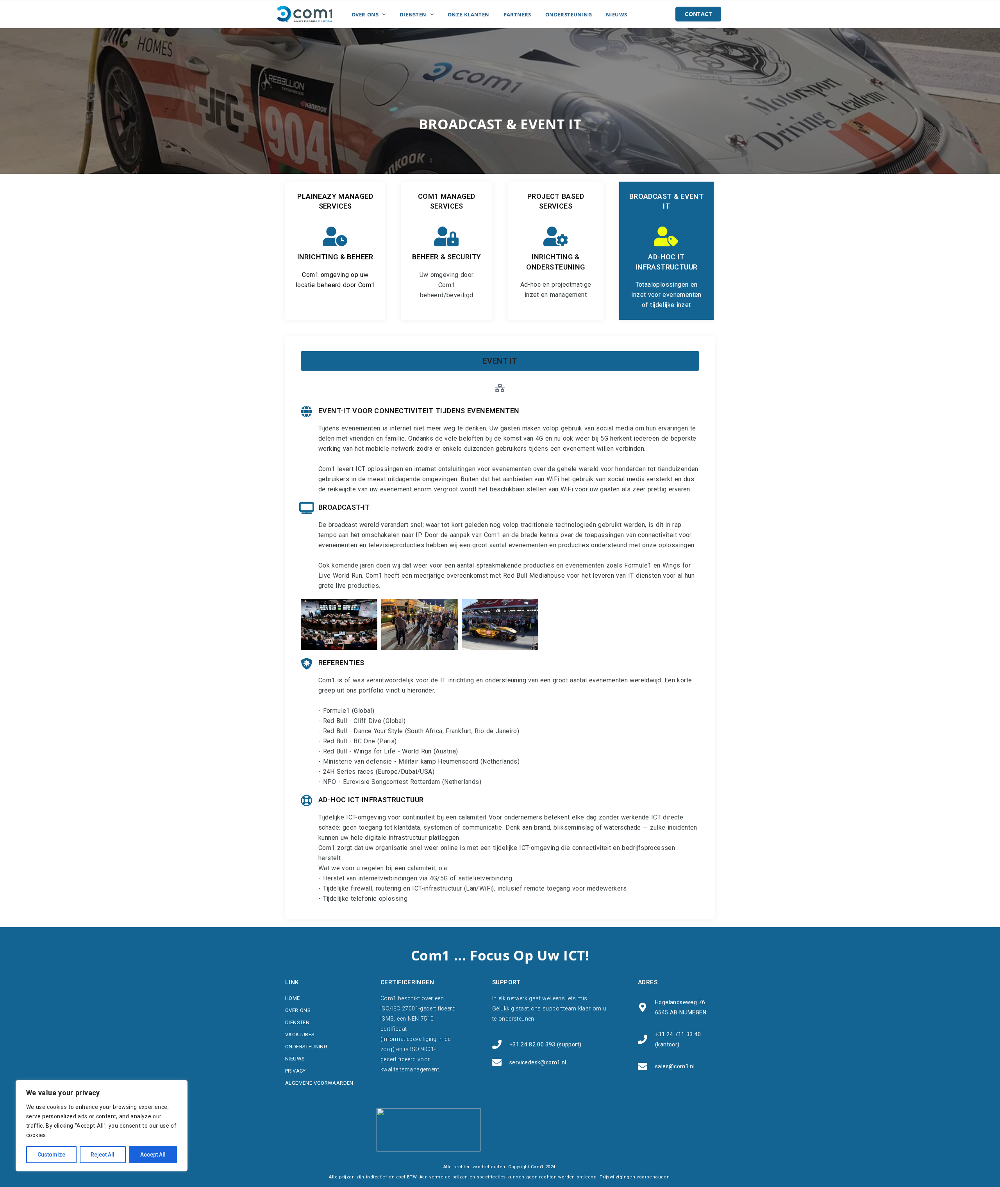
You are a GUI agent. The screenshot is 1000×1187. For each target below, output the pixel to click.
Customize (51, 1154)
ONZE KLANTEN (468, 14)
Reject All (102, 1154)
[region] (102, 1125)
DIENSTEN (413, 14)
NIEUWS (616, 14)
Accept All (153, 1154)
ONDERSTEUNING (568, 14)
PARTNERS (517, 14)
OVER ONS (365, 14)
